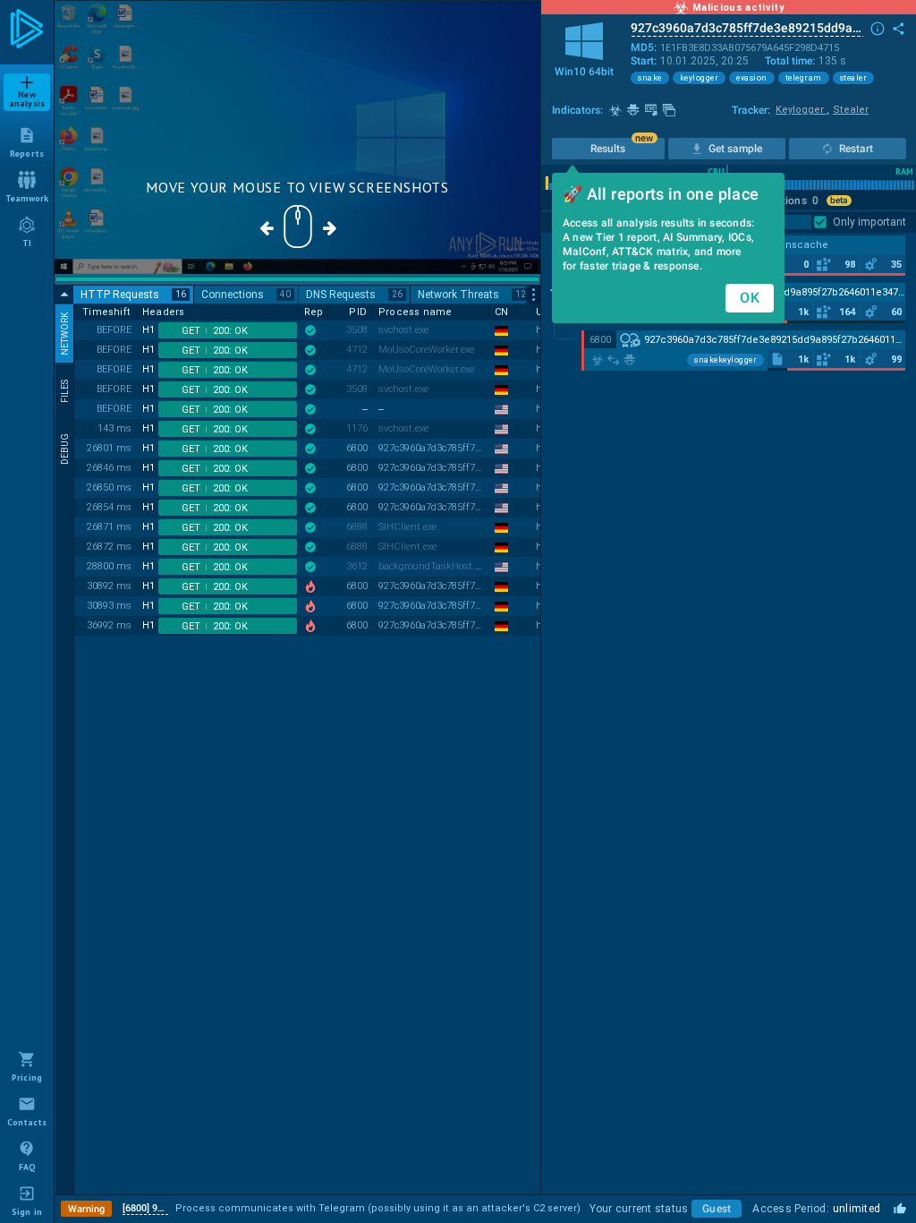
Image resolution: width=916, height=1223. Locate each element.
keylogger (699, 77)
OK (749, 297)
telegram (803, 77)
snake (650, 77)
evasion (752, 77)
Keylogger (802, 109)
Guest (716, 1208)
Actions (793, 200)
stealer (854, 77)
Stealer (851, 109)
